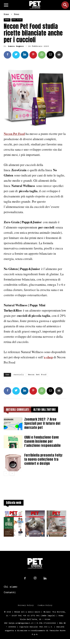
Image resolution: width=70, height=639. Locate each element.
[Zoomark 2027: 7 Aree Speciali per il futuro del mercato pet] (13, 423)
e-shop (48, 357)
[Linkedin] (45, 578)
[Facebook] (25, 578)
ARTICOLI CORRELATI (17, 409)
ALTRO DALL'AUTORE (44, 409)
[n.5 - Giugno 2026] (56, 524)
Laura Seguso (16, 46)
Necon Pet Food (37, 374)
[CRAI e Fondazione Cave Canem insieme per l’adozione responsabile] (13, 441)
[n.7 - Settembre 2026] (13, 524)
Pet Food (17, 20)
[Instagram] (35, 578)
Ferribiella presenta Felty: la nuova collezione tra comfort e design (43, 459)
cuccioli (18, 374)
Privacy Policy (26, 605)
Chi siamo (10, 586)
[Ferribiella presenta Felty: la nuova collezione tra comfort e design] (13, 462)
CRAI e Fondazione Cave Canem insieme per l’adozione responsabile (42, 441)
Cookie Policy (45, 605)
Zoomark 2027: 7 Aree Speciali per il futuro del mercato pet (42, 423)
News (16, 14)
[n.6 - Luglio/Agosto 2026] (35, 524)
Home (6, 14)
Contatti (10, 592)
